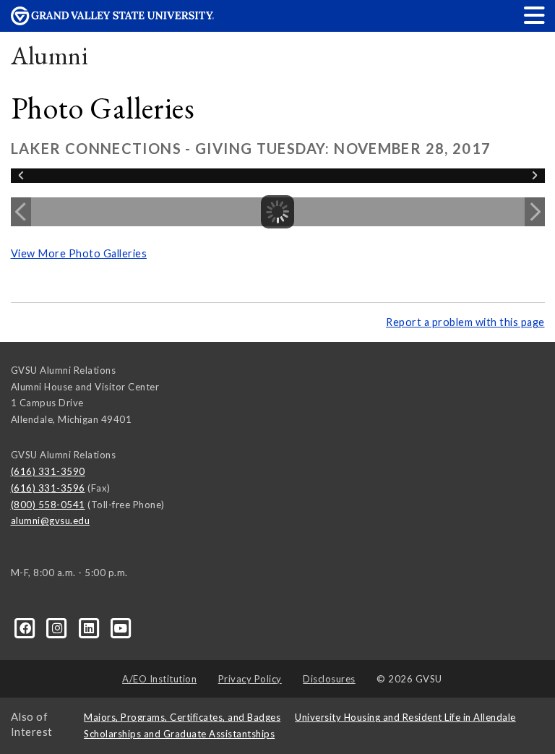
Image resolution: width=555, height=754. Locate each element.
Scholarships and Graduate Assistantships (179, 734)
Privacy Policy (250, 679)
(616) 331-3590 (48, 471)
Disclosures (329, 679)
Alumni (50, 55)
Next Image (535, 211)
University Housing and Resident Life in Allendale (405, 717)
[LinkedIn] (90, 627)
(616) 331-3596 (48, 488)
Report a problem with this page (465, 322)
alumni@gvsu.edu (50, 520)
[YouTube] (121, 627)
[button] (535, 15)
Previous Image (21, 211)
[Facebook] (27, 627)
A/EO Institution (159, 679)
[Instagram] (58, 627)
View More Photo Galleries (79, 253)
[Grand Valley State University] (113, 21)
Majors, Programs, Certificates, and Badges (182, 717)
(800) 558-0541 (48, 504)
